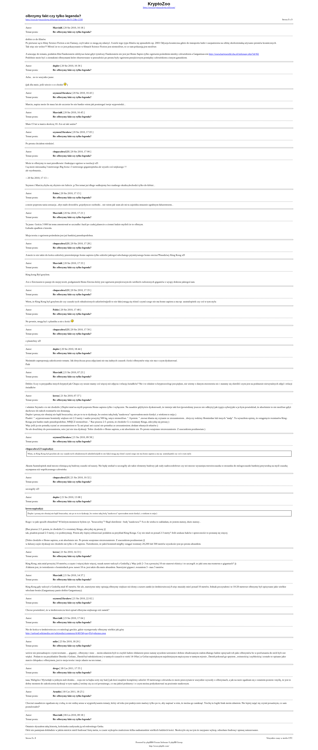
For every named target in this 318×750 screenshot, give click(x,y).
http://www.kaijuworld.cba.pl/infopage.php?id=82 (234, 54)
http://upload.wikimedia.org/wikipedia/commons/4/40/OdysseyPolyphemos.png (66, 633)
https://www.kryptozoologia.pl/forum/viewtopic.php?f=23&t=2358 (54, 20)
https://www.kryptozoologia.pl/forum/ (159, 7)
